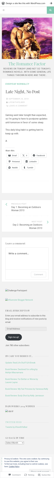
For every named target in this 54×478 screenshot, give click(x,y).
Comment (38, 274)
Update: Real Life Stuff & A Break (20, 363)
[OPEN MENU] (3, 10)
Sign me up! (13, 337)
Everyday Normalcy (17, 84)
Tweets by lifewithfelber (16, 427)
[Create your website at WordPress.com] (27, 3)
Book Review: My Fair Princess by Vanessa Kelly (26, 389)
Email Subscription (17, 310)
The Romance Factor (27, 64)
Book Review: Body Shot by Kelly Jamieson (24, 395)
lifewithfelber (16, 102)
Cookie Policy (14, 467)
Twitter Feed (13, 422)
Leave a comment (18, 106)
